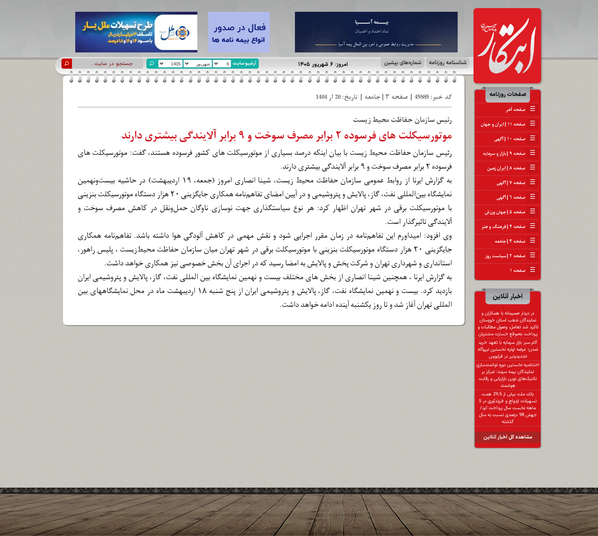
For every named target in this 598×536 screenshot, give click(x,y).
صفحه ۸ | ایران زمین (511, 168)
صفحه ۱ (522, 270)
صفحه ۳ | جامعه (515, 241)
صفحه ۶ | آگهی (516, 197)
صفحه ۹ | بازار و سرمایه (509, 153)
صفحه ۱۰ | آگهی (514, 139)
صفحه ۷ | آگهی (516, 183)
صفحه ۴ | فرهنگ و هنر (508, 226)
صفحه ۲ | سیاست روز (510, 256)
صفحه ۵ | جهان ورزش (510, 212)
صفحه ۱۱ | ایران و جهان (508, 124)
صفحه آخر (520, 109)
